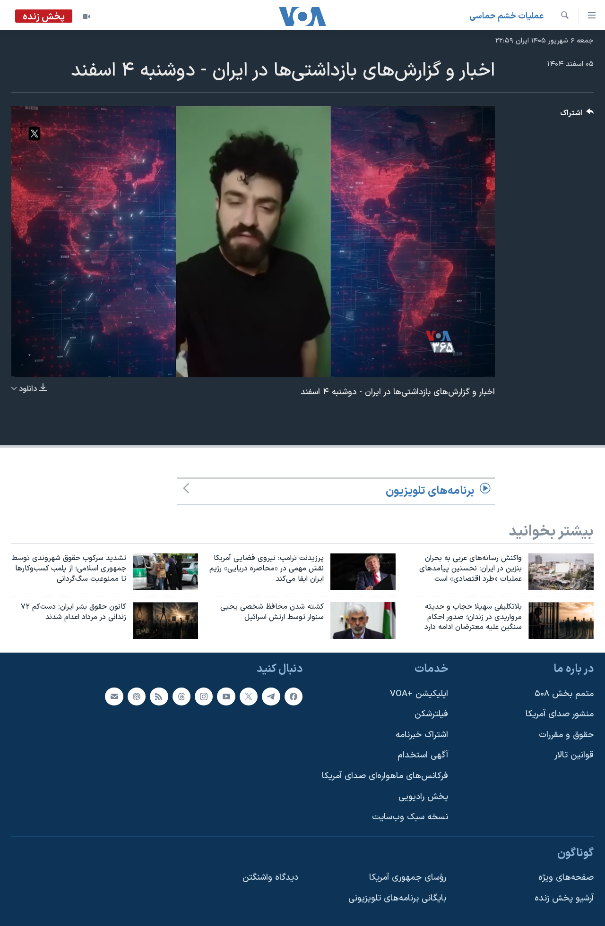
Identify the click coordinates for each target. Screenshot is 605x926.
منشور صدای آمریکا (560, 714)
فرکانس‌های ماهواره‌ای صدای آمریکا (385, 776)
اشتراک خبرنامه (422, 735)
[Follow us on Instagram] (204, 696)
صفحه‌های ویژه (566, 878)
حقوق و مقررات (566, 735)
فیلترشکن (431, 714)
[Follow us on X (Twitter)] (249, 696)
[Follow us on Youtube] (226, 696)
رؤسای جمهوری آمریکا (407, 878)
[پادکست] (137, 696)
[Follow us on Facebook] (293, 696)
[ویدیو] (86, 16)
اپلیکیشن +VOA (419, 694)
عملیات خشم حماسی (506, 16)
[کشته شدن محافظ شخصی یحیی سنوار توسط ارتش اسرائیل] (363, 620)
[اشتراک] (114, 696)
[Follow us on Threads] (181, 696)
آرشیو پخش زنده (564, 898)
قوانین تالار (574, 755)
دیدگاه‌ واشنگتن (270, 878)
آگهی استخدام (423, 755)
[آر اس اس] (159, 696)
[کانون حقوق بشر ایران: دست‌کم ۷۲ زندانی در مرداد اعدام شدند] (165, 620)
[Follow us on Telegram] (271, 696)
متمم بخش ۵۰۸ (564, 694)
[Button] (577, 115)
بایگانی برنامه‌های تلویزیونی (397, 898)
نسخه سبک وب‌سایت (410, 817)
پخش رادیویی (423, 796)
